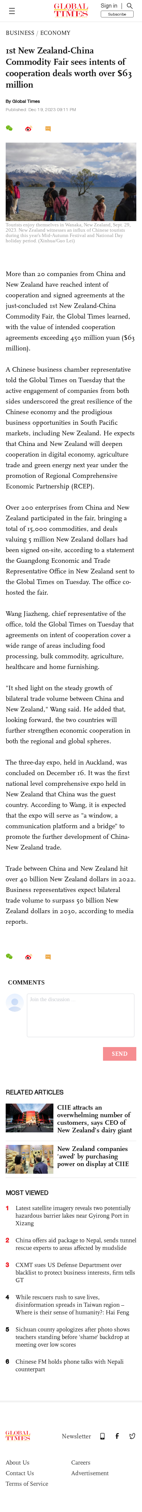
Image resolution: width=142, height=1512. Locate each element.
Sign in (109, 6)
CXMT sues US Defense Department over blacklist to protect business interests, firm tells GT (75, 1272)
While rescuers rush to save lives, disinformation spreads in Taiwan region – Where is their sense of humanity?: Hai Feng (72, 1305)
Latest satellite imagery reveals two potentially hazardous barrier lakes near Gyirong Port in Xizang (73, 1215)
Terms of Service (27, 1483)
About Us (18, 1462)
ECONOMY (55, 32)
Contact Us (20, 1473)
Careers (81, 1462)
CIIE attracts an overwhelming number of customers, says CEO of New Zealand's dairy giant (94, 1118)
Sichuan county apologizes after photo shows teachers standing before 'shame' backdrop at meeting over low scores (73, 1337)
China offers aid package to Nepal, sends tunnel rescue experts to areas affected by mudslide (76, 1244)
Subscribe (117, 14)
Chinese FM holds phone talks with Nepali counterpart (70, 1365)
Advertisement (90, 1473)
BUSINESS (20, 32)
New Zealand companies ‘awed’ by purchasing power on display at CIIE (93, 1156)
